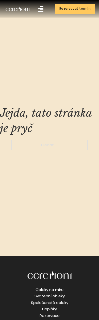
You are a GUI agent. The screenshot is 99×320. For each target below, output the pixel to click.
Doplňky (49, 309)
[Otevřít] (40, 9)
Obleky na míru (49, 289)
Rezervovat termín (75, 8)
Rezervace (50, 315)
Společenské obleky (49, 302)
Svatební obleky (50, 296)
